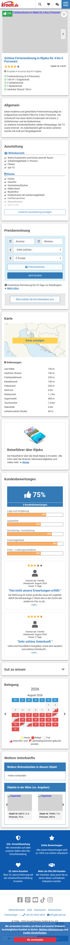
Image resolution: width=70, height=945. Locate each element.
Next (63, 34)
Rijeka (25, 462)
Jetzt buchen (35, 275)
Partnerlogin (11, 914)
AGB (29, 910)
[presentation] (7, 805)
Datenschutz (55, 910)
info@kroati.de (57, 914)
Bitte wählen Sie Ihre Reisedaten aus (35, 299)
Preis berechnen (36, 267)
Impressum (40, 910)
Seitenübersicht (16, 910)
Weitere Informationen (51, 929)
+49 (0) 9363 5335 (35, 914)
